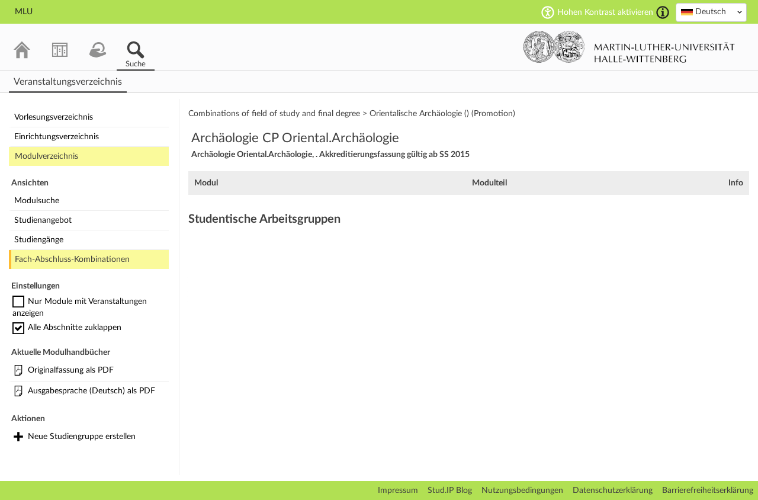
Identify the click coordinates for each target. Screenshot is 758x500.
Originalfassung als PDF (71, 370)
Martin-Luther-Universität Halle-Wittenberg (629, 46)
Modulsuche (36, 201)
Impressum (398, 490)
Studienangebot (43, 220)
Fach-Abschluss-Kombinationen (72, 259)
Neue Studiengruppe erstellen (82, 436)
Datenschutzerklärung (613, 490)
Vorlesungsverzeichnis (53, 117)
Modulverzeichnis (46, 156)
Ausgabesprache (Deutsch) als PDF (91, 391)
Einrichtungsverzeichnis (56, 137)
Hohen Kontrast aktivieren (605, 12)
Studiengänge (38, 240)
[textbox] (711, 12)
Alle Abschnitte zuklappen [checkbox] (74, 327)
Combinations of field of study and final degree (274, 114)
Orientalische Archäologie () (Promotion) (442, 114)
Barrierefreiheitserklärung (707, 490)
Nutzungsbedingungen (522, 490)
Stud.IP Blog (450, 490)
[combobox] (711, 12)
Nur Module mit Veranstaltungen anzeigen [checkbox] (79, 307)
